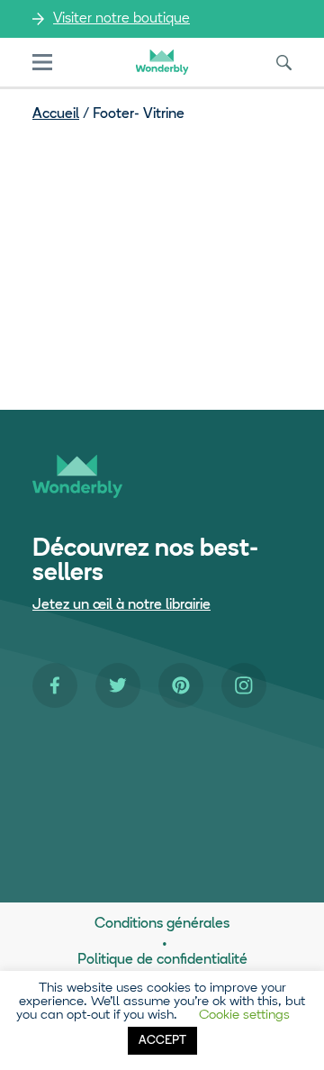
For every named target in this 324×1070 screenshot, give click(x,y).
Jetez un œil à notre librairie (121, 605)
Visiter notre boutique (121, 19)
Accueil (55, 114)
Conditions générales (162, 924)
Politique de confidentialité (162, 960)
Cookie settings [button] (244, 1015)
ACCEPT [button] (162, 1041)
